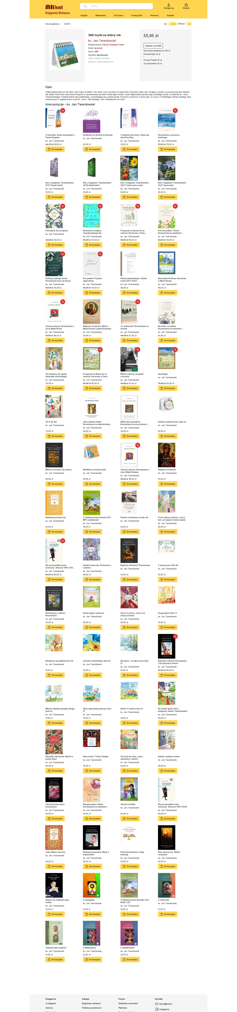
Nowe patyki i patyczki (93, 613)
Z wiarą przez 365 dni (168, 565)
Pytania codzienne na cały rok (134, 517)
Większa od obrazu (167, 469)
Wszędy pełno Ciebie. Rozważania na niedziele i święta (95, 805)
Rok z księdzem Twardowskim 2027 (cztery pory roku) (134, 184)
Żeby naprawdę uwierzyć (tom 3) (97, 709)
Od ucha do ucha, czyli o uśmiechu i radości (131, 757)
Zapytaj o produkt (153, 45)
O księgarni (50, 1003)
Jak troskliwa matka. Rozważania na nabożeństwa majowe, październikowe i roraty (96, 423)
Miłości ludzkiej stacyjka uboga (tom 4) (59, 709)
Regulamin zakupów (91, 1003)
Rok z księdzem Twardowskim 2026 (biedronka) (97, 184)
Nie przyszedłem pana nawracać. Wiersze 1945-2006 (172, 805)
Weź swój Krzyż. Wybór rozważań (169, 853)
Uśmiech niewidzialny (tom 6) (96, 661)
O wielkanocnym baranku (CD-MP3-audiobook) (97, 518)
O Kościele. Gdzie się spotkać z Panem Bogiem (60, 136)
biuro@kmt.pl (165, 1004)
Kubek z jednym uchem (169, 756)
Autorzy (49, 1008)
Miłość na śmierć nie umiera (58, 469)
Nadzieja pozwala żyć (55, 517)
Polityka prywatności (91, 1008)
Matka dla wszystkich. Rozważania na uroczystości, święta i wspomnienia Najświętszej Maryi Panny (134, 423)
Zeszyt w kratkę (127, 804)
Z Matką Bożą (89, 947)
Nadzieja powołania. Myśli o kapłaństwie (96, 853)
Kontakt (170, 15)
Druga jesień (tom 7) (167, 613)
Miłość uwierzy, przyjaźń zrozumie (132, 375)
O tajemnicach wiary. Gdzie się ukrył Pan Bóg (134, 136)
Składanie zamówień (128, 1003)
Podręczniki (136, 15)
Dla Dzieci (118, 15)
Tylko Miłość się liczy (55, 852)
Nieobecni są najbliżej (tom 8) (59, 661)
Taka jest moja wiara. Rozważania (55, 805)
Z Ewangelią (88, 900)
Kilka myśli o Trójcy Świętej (95, 756)
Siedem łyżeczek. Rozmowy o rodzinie (97, 566)
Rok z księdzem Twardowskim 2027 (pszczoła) (172, 184)
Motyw (181, 23)
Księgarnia (164, 1009)
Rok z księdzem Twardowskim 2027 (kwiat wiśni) (59, 184)
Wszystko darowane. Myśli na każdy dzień (59, 757)
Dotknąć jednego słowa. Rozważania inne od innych (58, 279)
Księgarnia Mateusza (57, 12)
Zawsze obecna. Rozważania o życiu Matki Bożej (59, 327)
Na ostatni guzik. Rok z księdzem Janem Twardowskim (172, 709)
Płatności (122, 1008)
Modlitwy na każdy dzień (94, 469)
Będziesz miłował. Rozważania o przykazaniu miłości (172, 662)
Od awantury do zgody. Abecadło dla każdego (56, 375)
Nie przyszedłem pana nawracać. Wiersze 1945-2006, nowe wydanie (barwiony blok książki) (60, 566)
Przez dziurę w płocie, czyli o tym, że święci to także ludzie (172, 518)
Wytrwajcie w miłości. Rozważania (55, 614)
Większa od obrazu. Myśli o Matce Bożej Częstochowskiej (97, 327)
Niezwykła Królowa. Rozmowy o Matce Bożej (172, 279)
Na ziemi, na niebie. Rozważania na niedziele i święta (170, 327)
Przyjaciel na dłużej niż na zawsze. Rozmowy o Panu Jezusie (95, 375)
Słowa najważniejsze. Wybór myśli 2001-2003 (133, 279)
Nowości (154, 15)
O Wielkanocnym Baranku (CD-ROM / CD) (134, 901)
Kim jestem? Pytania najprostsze (92, 279)
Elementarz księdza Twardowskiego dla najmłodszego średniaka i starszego (95, 231)
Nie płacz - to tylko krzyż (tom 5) (134, 662)
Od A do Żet (51, 422)
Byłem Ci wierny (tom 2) (131, 708)
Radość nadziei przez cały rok (172, 422)
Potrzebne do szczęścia (56, 230)
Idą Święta (163, 374)
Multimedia (101, 15)
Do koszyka (57, 149)
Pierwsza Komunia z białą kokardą (132, 853)
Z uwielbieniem (127, 947)
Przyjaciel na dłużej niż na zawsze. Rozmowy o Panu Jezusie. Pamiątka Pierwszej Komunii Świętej (133, 231)
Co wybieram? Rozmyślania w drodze (134, 327)
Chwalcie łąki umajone (55, 947)
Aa (165, 24)
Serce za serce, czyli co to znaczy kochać (132, 614)
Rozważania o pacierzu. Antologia (169, 136)
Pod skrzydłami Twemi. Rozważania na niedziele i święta (170, 231)
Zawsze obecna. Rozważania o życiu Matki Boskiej (134, 470)
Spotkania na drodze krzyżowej (97, 135)
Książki (84, 15)
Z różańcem (163, 900)
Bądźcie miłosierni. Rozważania (135, 565)
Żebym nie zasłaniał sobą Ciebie (57, 901)
